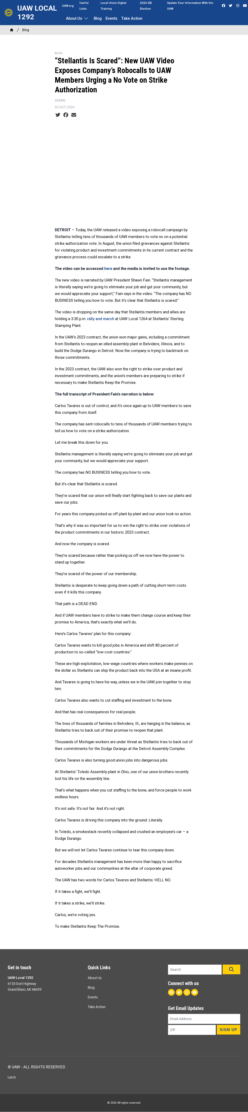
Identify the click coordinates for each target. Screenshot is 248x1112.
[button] (231, 969)
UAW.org (68, 6)
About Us (74, 18)
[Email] (74, 115)
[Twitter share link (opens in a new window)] (58, 115)
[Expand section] (86, 18)
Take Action (131, 18)
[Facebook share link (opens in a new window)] (66, 115)
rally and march (100, 318)
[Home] (12, 30)
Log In (12, 1077)
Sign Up (228, 1029)
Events (111, 18)
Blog (98, 18)
